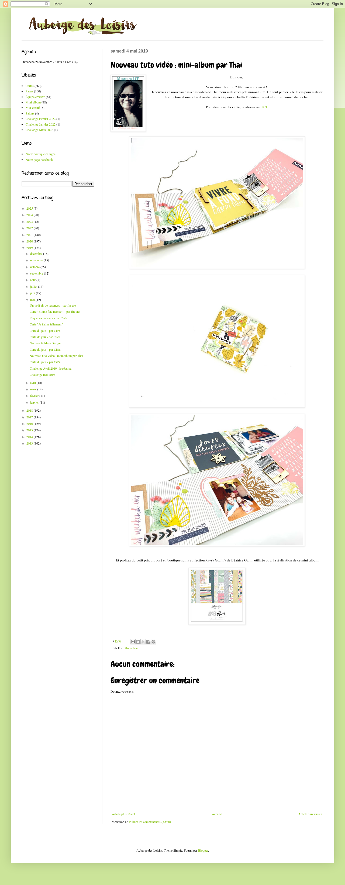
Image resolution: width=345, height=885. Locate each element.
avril (33, 382)
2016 (30, 423)
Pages (29, 91)
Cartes (30, 86)
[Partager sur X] (143, 641)
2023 (30, 221)
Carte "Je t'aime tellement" (46, 324)
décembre (36, 253)
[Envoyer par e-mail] (133, 641)
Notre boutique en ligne (41, 154)
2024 (30, 215)
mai (33, 299)
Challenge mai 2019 (42, 374)
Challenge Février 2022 (41, 118)
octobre (35, 267)
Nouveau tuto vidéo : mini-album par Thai (56, 355)
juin (33, 293)
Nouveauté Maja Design (45, 343)
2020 (30, 241)
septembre (37, 273)
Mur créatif (33, 107)
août (33, 279)
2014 (30, 437)
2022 (30, 228)
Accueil (217, 814)
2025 (30, 208)
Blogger (203, 850)
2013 (30, 443)
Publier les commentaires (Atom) (150, 822)
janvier (35, 402)
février (34, 395)
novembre (37, 260)
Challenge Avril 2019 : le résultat (50, 368)
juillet (34, 286)
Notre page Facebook (39, 159)
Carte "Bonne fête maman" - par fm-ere (55, 311)
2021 (30, 234)
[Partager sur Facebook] (148, 641)
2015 (30, 430)
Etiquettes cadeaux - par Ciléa (48, 318)
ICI (264, 107)
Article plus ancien (310, 814)
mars (33, 389)
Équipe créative (35, 97)
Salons (30, 113)
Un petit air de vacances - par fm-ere (53, 305)
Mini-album (131, 648)
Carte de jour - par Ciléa (45, 337)
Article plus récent (123, 814)
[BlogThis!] (138, 641)
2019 (30, 247)
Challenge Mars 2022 (39, 129)
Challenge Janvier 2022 (41, 124)
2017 (30, 417)
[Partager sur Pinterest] (153, 641)
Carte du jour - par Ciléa (45, 330)
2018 (30, 410)
